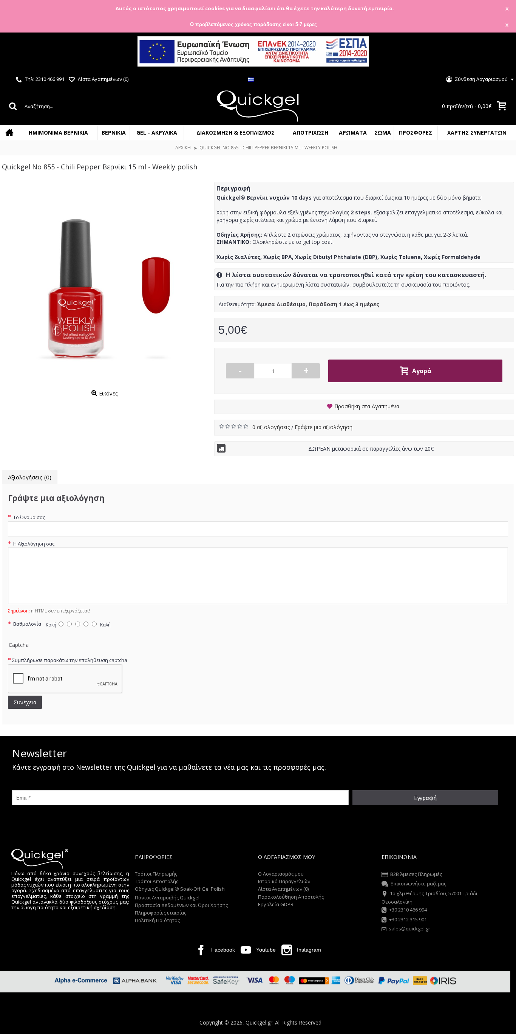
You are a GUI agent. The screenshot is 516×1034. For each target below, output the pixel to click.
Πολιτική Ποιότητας (157, 920)
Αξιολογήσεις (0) (29, 477)
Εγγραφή (425, 797)
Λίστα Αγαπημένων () (283, 888)
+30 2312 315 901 (408, 919)
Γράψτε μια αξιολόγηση (323, 427)
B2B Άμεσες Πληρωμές (416, 874)
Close (500, 52)
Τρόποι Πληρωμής (156, 873)
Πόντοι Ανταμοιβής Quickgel (167, 897)
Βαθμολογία (26, 623)
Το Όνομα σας (28, 517)
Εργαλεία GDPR (276, 904)
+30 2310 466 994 (408, 910)
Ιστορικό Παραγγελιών (284, 881)
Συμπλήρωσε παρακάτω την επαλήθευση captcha (69, 660)
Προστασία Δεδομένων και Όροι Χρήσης (181, 905)
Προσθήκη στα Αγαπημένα (366, 406)
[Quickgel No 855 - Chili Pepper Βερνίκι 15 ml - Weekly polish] (104, 284)
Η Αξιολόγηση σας (33, 543)
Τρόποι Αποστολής (156, 881)
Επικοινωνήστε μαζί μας (418, 884)
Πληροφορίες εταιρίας (160, 912)
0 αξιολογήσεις (271, 427)
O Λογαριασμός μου (281, 873)
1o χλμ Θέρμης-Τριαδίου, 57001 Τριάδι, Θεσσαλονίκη (430, 897)
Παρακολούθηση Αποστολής (291, 896)
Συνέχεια (25, 702)
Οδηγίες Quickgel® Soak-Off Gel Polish (180, 888)
